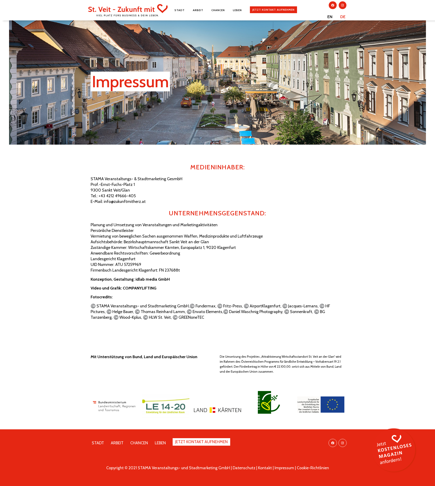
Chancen (218, 10)
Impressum (284, 467)
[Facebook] (333, 5)
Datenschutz (244, 467)
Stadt (179, 10)
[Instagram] (342, 5)
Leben (237, 10)
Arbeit (198, 10)
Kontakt (265, 467)
